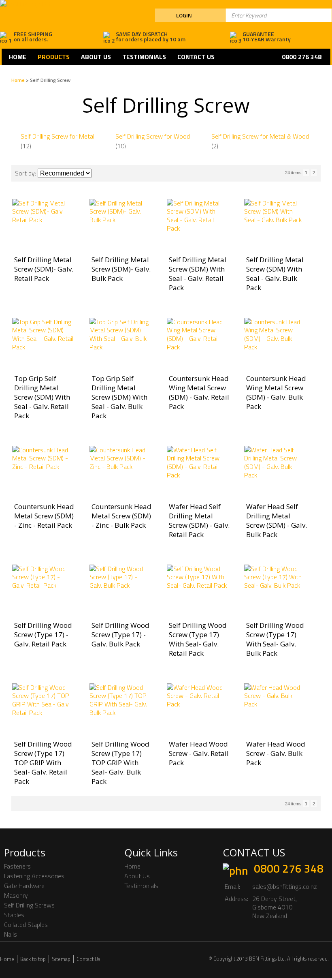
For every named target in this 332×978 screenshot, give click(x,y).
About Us (96, 57)
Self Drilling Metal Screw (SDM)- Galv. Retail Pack (43, 269)
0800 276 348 (288, 868)
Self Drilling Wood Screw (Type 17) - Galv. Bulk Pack (120, 634)
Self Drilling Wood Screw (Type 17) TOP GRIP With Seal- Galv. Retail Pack (43, 762)
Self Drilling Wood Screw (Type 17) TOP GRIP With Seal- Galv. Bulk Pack (120, 762)
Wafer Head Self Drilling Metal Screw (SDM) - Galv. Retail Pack (199, 520)
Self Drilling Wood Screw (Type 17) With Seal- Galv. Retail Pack (198, 639)
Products (54, 57)
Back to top (33, 959)
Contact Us (196, 57)
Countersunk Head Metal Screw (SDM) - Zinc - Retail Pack (44, 516)
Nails (10, 934)
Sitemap (61, 959)
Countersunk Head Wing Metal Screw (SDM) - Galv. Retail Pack (199, 392)
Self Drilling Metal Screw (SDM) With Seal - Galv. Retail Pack (197, 273)
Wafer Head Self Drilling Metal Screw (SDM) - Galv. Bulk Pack (276, 520)
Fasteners (17, 866)
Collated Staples (26, 924)
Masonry (16, 895)
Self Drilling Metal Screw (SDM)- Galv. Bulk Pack (121, 269)
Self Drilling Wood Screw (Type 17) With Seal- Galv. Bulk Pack (275, 639)
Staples (14, 915)
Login (184, 15)
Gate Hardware (24, 885)
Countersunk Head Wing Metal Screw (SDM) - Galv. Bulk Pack (276, 392)
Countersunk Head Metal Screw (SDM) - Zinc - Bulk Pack (121, 516)
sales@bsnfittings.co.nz (284, 886)
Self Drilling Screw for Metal (57, 136)
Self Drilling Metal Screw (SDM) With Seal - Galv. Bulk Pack (275, 273)
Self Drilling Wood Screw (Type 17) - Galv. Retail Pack (43, 634)
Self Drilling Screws (29, 905)
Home (17, 57)
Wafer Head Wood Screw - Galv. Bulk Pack (275, 753)
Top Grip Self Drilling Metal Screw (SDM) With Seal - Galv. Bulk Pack (119, 397)
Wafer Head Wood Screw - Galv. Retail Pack (199, 753)
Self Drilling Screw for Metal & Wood (260, 136)
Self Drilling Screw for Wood (152, 136)
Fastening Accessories (34, 876)
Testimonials (144, 57)
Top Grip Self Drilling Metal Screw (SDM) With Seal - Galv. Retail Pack (42, 397)
